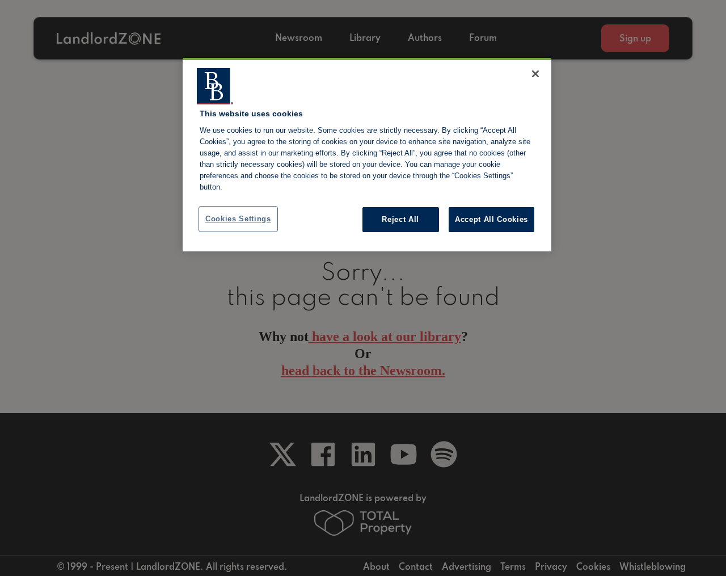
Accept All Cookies (491, 219)
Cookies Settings (238, 219)
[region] (367, 155)
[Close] (535, 73)
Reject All (400, 219)
